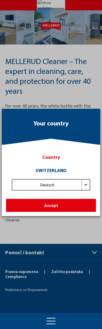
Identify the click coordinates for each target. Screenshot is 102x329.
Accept (51, 205)
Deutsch (47, 184)
